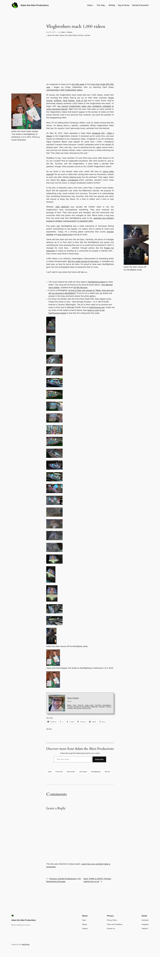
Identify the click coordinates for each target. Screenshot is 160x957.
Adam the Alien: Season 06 (57, 35)
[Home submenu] (93, 5)
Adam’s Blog (72, 35)
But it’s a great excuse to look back (83, 261)
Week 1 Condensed (69, 180)
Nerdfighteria (96, 772)
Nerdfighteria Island (96, 282)
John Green (83, 772)
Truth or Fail (81, 100)
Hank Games (68, 100)
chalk (50, 772)
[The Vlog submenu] (105, 5)
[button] (80, 325)
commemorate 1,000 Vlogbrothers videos (64, 90)
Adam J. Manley (66, 32)
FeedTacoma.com (97, 307)
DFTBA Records (80, 287)
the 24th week (78, 84)
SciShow (57, 100)
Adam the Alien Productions (34, 5)
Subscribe (99, 759)
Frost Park (59, 772)
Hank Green (71, 772)
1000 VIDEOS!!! (62, 207)
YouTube (87, 35)
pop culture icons (65, 234)
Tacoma (80, 35)
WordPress (25, 944)
